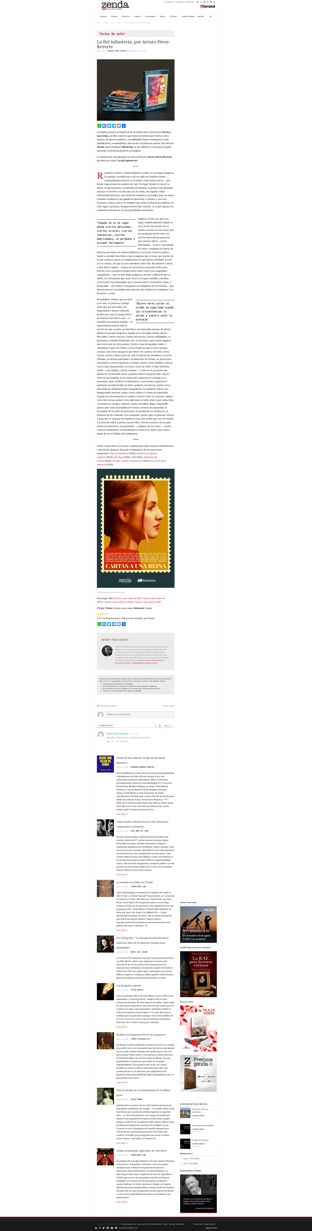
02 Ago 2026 (196, 1118)
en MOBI (118, 601)
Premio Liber (198, 1224)
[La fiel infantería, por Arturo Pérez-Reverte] (136, 90)
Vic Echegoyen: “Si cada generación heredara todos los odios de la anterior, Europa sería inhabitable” (142, 942)
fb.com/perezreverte (123, 663)
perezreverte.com (144, 660)
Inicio (98, 23)
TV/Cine (173, 16)
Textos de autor (116, 23)
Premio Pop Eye (209, 1224)
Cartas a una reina (139, 51)
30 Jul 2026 (196, 1132)
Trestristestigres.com (128, 1224)
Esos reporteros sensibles (203, 1125)
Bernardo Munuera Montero (142, 767)
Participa (172, 1224)
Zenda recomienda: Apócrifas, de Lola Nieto (141, 1150)
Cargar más (136, 1211)
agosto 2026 (188, 1158)
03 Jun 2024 (101, 51)
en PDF (127, 598)
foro (108, 681)
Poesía (114, 16)
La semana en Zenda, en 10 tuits (134, 882)
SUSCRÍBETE (180, 2)
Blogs (162, 16)
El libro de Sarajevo (200, 1140)
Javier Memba (136, 1099)
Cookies (165, 1224)
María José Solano (139, 952)
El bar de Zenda (198, 1116)
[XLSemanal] (207, 6)
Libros (137, 16)
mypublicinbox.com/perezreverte (145, 663)
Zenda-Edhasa (188, 16)
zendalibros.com (138, 886)
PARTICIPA (190, 2)
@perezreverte (158, 660)
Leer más (120, 814)
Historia (125, 16)
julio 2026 (187, 1163)
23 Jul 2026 (196, 1146)
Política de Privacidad (153, 1224)
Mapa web (180, 1224)
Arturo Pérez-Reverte (117, 51)
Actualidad (150, 16)
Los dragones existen (128, 985)
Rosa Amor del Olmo (139, 831)
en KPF (147, 601)
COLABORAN (169, 2)
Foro (199, 16)
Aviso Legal (141, 1224)
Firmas (103, 16)
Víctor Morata (137, 990)
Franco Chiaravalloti (140, 1039)
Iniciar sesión (168, 706)
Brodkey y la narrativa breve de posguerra (141, 1034)
